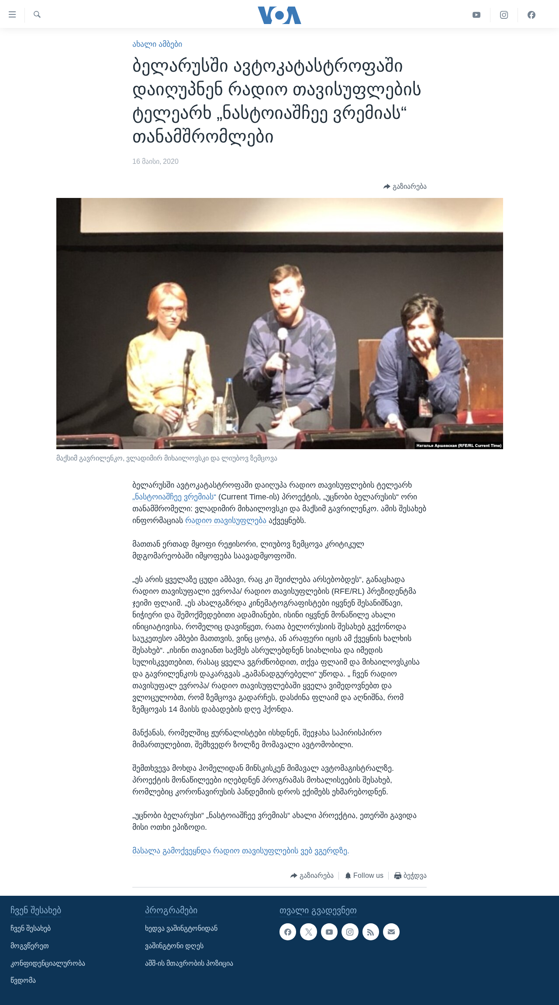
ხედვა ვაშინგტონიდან (181, 928)
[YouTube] (476, 15)
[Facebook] (531, 15)
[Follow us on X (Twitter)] (308, 932)
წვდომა (23, 980)
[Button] (405, 187)
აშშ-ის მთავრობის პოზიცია (189, 963)
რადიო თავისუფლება (227, 520)
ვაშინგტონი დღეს (174, 946)
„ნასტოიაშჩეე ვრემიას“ (174, 496)
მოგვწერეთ (29, 946)
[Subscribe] (391, 932)
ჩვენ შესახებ (30, 928)
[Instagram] (504, 15)
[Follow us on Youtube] (329, 932)
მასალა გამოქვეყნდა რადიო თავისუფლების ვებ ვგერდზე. (240, 850)
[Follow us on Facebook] (288, 932)
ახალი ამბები (157, 44)
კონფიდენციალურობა (47, 963)
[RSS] (370, 932)
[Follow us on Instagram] (350, 932)
